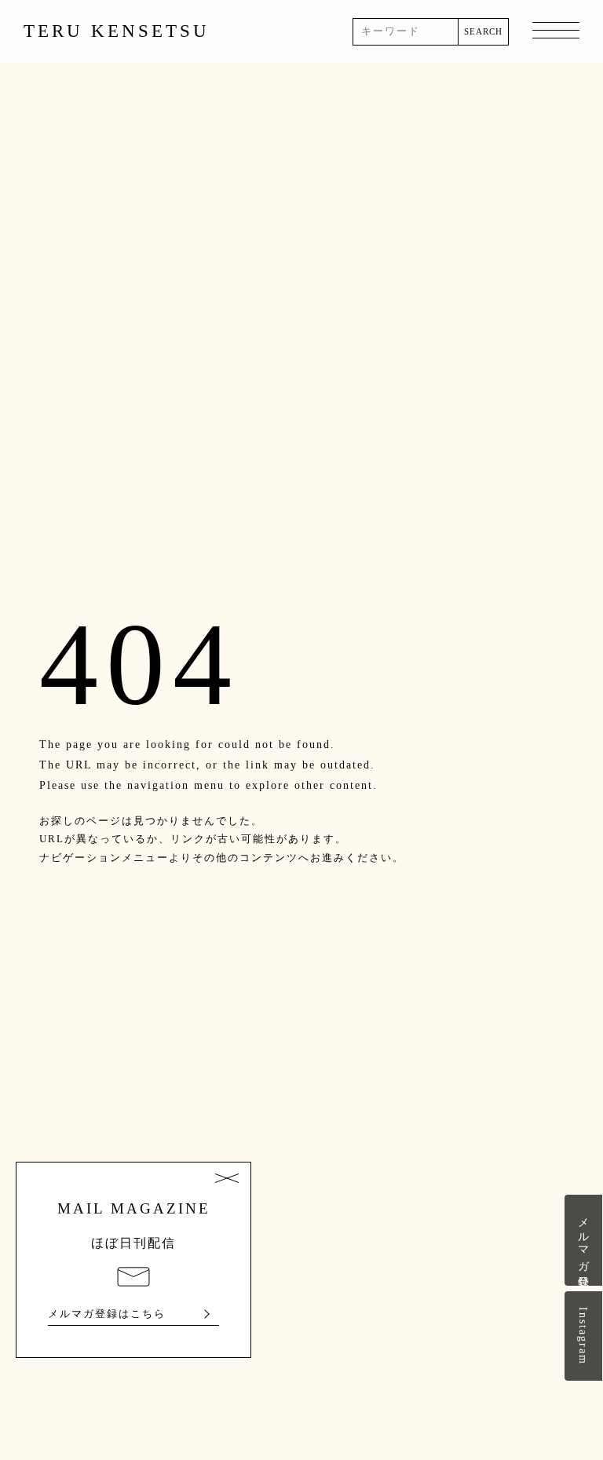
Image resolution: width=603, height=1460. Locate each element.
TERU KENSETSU (117, 31)
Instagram (583, 1336)
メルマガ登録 (583, 1240)
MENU (555, 31)
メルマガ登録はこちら (107, 1314)
